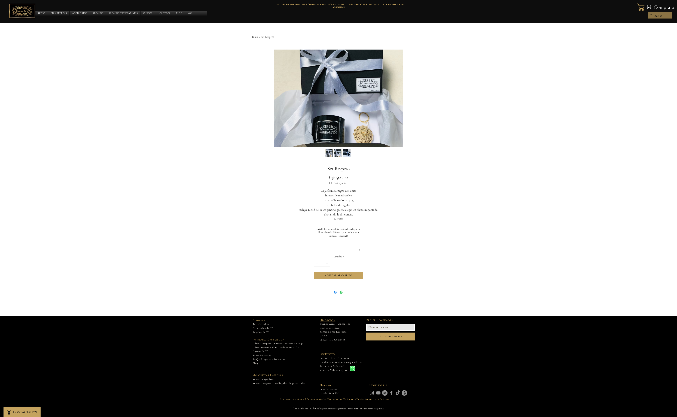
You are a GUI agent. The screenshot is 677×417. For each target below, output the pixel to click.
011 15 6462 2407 (335, 365)
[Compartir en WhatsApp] (342, 292)
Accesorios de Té (263, 328)
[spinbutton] (322, 263)
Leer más (338, 218)
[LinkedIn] (385, 393)
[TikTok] (398, 393)
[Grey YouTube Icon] (378, 393)
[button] (59, 13)
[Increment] (327, 263)
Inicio (255, 37)
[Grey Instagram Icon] (371, 393)
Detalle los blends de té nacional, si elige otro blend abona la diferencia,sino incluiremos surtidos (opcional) (338, 232)
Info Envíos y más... (338, 183)
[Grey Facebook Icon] (391, 393)
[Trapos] (404, 393)
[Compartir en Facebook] (335, 292)
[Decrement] (316, 263)
